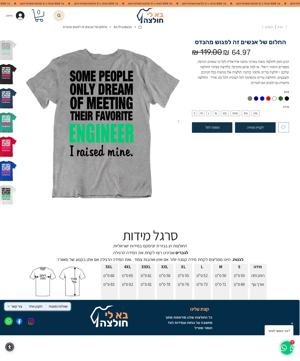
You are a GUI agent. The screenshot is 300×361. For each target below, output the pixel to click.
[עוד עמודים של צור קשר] (8, 306)
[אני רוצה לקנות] (58, 15)
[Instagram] (31, 321)
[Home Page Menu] (140, 27)
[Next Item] (178, 121)
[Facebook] (19, 321)
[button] (39, 15)
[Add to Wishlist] (283, 127)
